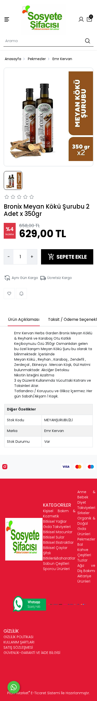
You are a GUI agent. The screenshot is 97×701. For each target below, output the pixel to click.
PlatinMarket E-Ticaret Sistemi (33, 692)
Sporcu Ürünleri (56, 568)
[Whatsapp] (13, 687)
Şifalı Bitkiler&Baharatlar (59, 555)
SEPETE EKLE (71, 256)
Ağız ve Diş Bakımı (86, 568)
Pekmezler (86, 539)
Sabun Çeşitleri (56, 563)
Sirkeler (83, 512)
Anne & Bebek (86, 494)
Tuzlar (82, 560)
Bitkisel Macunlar (57, 531)
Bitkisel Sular (53, 537)
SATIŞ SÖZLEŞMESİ (18, 647)
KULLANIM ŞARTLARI (18, 642)
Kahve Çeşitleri (84, 552)
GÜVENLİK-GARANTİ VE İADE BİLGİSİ (31, 652)
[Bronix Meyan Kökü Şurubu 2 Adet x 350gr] (48, 117)
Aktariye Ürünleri (84, 579)
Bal (80, 544)
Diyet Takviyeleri (86, 505)
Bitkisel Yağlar (55, 521)
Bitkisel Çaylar (55, 547)
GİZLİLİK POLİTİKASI (18, 636)
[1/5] (7, 198)
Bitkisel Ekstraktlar (58, 542)
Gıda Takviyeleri (57, 526)
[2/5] (10, 198)
